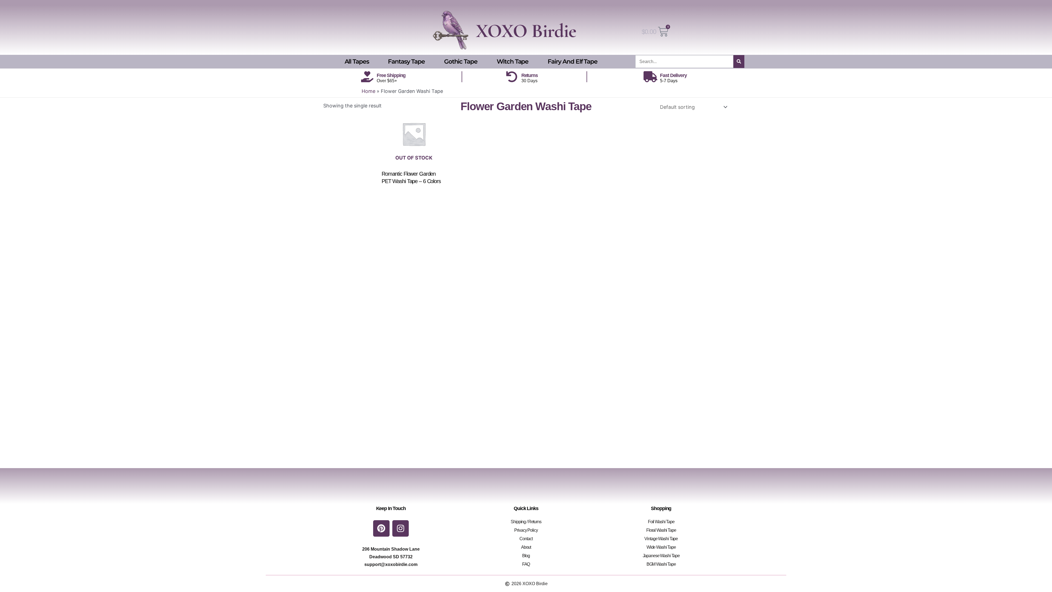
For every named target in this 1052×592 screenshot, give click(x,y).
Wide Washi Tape (661, 547)
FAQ (526, 564)
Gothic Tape (461, 61)
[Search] (738, 61)
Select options (417, 192)
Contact (525, 538)
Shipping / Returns (526, 521)
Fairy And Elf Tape (573, 61)
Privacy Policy (526, 530)
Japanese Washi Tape (661, 555)
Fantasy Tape (406, 61)
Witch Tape (513, 61)
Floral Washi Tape (661, 530)
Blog (526, 555)
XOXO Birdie (526, 30)
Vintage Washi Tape (661, 538)
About (526, 547)
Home (368, 91)
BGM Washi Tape (661, 564)
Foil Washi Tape (661, 521)
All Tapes (357, 61)
